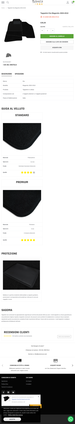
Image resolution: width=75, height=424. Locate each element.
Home (3, 8)
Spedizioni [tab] (19, 74)
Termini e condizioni (6, 387)
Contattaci (28, 384)
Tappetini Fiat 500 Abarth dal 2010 (21, 399)
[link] (8, 55)
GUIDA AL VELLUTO (68, 26)
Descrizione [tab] (6, 74)
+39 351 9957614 (10, 65)
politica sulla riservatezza (15, 415)
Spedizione (4, 381)
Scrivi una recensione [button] (64, 336)
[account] (68, 2)
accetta (12, 419)
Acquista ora (57, 48)
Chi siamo (29, 381)
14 (43, 52)
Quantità (42, 26)
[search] (8, 2)
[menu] (2, 2)
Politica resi (4, 384)
